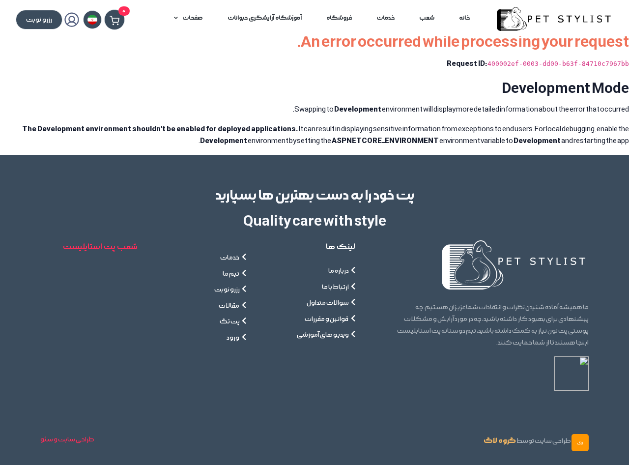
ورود (233, 337)
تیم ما (231, 273)
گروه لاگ (500, 440)
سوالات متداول (328, 302)
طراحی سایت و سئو (67, 439)
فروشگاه (339, 18)
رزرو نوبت (227, 289)
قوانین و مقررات (327, 319)
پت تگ (230, 321)
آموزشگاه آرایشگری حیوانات (265, 18)
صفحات (192, 18)
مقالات (229, 305)
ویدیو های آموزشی (323, 334)
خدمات (385, 18)
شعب (426, 18)
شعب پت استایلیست (100, 246)
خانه (464, 18)
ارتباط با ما (335, 287)
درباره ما (338, 270)
